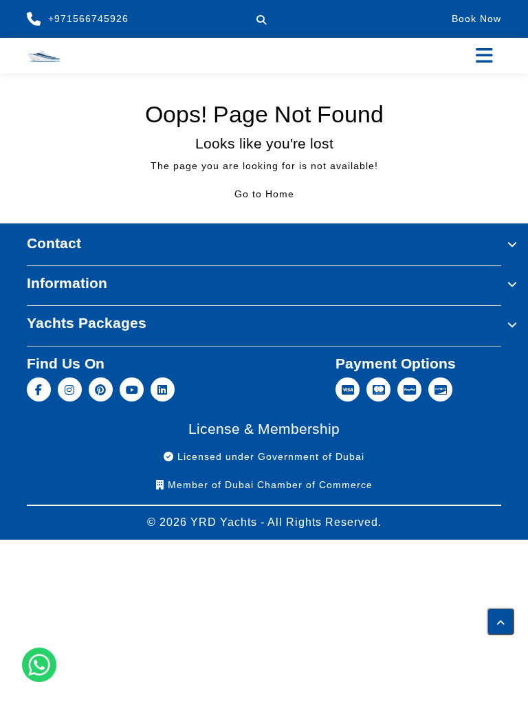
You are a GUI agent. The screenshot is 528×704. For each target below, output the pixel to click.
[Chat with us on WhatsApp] (39, 664)
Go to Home (264, 193)
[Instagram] (72, 388)
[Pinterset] (103, 388)
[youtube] (134, 388)
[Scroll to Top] (500, 621)
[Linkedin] (165, 388)
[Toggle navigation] (484, 55)
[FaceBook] (41, 388)
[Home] (44, 55)
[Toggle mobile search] (261, 19)
